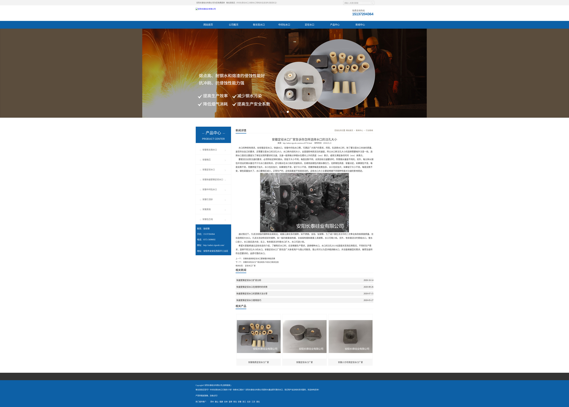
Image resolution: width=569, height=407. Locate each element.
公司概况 (233, 24)
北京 (249, 402)
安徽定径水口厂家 (304, 362)
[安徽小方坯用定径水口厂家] (350, 316)
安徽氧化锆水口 (209, 150)
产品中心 (335, 24)
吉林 (226, 402)
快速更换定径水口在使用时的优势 (251, 287)
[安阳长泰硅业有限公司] (206, 9)
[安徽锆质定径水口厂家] (258, 316)
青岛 (235, 402)
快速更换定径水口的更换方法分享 (251, 293)
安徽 (239, 402)
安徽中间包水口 (209, 189)
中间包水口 (284, 24)
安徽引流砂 (207, 199)
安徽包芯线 (207, 219)
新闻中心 (360, 24)
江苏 (253, 402)
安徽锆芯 (206, 160)
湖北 (258, 402)
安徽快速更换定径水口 (212, 179)
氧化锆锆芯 (230, 3)
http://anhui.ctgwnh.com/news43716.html (297, 143)
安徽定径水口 (208, 169)
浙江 (244, 402)
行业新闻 (369, 130)
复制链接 (226, 385)
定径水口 (309, 24)
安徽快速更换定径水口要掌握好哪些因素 (259, 259)
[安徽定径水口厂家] (304, 316)
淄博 (230, 402)
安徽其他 (206, 209)
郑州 (212, 402)
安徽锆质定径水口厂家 (258, 362)
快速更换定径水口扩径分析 (248, 280)
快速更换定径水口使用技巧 (248, 300)
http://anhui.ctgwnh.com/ (213, 245)
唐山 (216, 402)
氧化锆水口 (259, 24)
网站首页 (208, 24)
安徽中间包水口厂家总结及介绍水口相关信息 (261, 262)
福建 (221, 402)
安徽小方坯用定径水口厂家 (350, 362)
